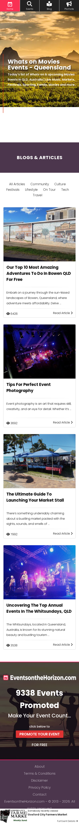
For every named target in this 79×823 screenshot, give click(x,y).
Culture (60, 184)
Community (39, 184)
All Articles (17, 184)
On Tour (49, 189)
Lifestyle (31, 189)
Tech (65, 189)
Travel (37, 195)
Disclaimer (39, 780)
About (40, 766)
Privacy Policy (39, 787)
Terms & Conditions (39, 773)
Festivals (12, 189)
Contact (39, 794)
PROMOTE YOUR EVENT (39, 734)
